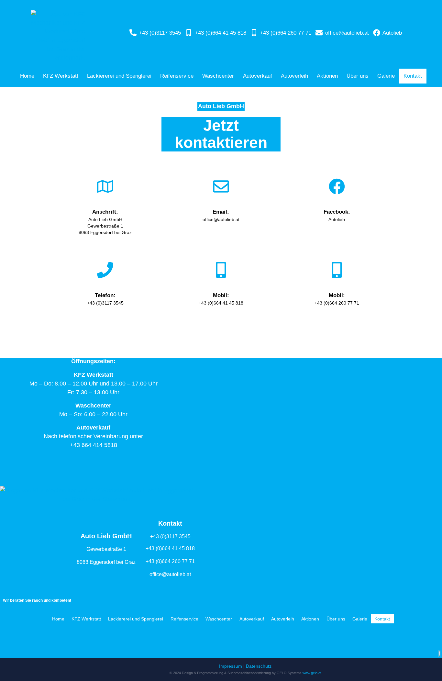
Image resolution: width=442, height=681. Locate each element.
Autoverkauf (257, 76)
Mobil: (221, 295)
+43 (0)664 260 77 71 (170, 561)
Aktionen (327, 76)
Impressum (230, 666)
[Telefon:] (105, 270)
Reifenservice (176, 76)
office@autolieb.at (170, 574)
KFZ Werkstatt (60, 76)
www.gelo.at (312, 673)
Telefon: (105, 295)
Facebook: (337, 212)
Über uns (358, 76)
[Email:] (221, 186)
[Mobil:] (221, 270)
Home (27, 76)
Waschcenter (218, 76)
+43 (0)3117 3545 (170, 536)
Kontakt (412, 76)
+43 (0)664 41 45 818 (170, 548)
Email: (221, 212)
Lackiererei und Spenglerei (119, 76)
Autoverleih (294, 76)
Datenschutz (258, 666)
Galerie (386, 76)
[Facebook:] (337, 186)
